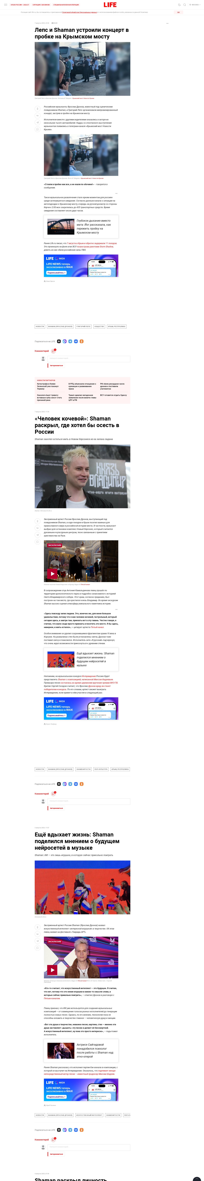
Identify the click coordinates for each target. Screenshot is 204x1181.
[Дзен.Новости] (59, 341)
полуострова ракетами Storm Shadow (94, 246)
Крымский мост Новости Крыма (83, 98)
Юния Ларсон (50, 281)
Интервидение (88, 676)
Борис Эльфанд (51, 724)
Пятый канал (85, 584)
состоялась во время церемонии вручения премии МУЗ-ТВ (89, 682)
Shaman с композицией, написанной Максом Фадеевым (85, 679)
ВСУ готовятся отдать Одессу (113, 395)
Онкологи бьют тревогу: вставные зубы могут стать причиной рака (49, 397)
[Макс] (64, 341)
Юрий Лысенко (51, 1105)
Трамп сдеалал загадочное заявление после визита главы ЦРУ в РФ (82, 397)
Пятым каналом (52, 998)
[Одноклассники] (81, 341)
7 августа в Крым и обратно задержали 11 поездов (92, 243)
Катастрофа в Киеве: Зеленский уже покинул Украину (47, 386)
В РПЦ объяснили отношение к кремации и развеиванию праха (82, 386)
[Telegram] (70, 341)
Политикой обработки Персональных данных (79, 12)
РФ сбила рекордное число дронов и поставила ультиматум (112, 386)
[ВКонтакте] (76, 341)
